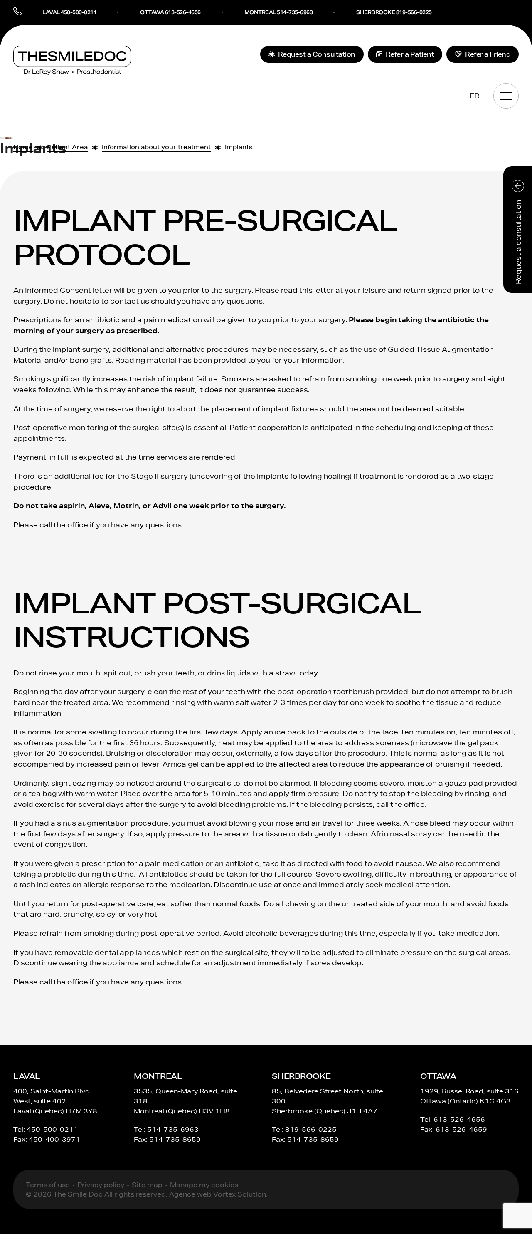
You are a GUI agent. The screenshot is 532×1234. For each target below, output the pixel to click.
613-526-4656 (459, 1119)
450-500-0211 (52, 1129)
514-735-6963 (173, 1129)
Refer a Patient (410, 54)
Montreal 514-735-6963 (278, 12)
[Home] (72, 60)
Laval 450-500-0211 (69, 12)
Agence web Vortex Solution (217, 1194)
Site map (147, 1185)
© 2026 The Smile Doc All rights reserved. (96, 1194)
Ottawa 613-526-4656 (170, 12)
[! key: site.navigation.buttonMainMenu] (506, 96)
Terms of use (48, 1185)
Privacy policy (100, 1185)
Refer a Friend (487, 54)
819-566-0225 (311, 1129)
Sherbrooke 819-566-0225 (394, 12)
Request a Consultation (316, 54)
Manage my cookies (204, 1185)
